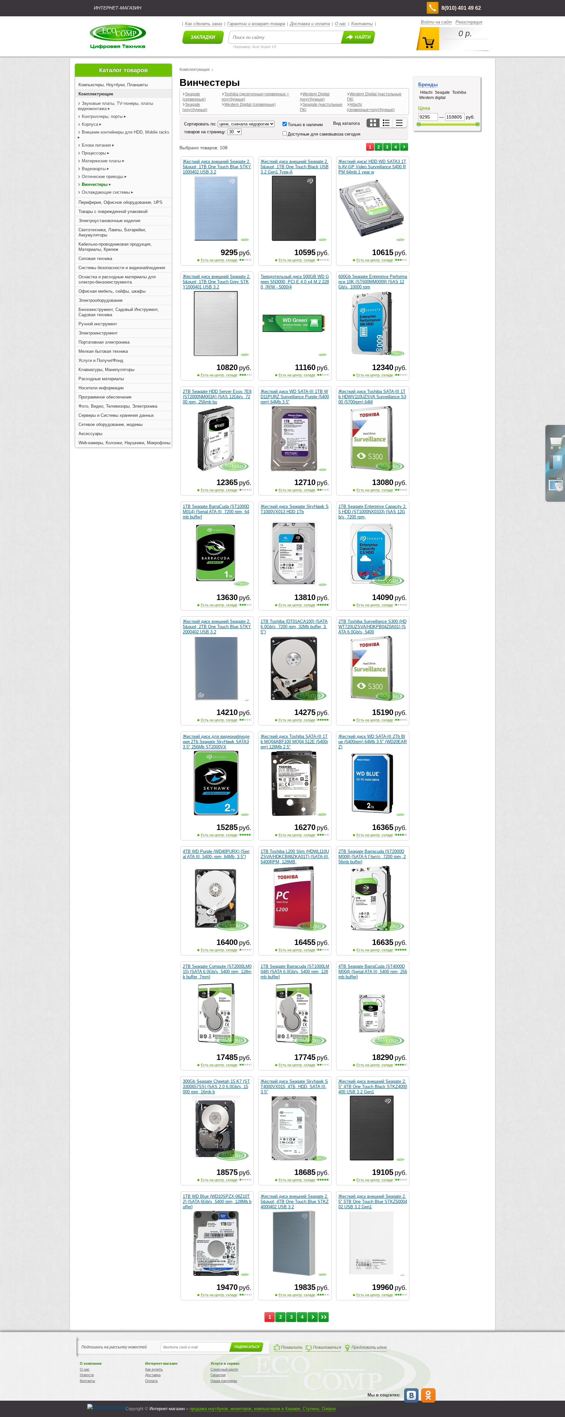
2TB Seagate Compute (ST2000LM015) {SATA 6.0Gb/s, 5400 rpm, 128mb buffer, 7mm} (217, 971)
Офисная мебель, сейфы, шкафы (112, 291)
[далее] (404, 147)
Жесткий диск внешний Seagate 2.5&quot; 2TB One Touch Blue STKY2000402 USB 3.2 (217, 626)
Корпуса (90, 124)
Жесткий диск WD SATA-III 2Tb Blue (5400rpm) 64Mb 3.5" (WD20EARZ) (372, 741)
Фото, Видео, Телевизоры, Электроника (117, 406)
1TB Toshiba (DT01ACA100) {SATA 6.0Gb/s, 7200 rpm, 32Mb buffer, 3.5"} (294, 626)
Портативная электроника (103, 342)
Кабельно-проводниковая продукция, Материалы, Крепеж (115, 247)
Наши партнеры (224, 1381)
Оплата (151, 1381)
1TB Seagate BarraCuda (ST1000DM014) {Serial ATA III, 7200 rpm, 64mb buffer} (216, 511)
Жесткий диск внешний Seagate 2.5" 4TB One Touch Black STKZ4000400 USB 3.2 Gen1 (372, 1086)
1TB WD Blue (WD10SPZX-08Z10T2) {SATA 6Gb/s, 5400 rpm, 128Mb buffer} (217, 1201)
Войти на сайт (436, 22)
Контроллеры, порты (102, 116)
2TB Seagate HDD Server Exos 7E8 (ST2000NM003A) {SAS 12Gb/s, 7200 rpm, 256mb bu (217, 396)
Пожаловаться (327, 1347)
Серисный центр (224, 1369)
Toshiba (459, 92)
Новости (87, 1375)
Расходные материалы (101, 378)
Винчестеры (95, 184)
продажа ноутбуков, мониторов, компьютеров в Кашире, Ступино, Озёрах (263, 1408)
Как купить (154, 1369)
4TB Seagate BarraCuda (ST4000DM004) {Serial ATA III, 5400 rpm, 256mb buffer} (372, 971)
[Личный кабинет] (556, 490)
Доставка (153, 1375)
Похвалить (291, 1347)
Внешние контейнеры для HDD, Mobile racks (125, 132)
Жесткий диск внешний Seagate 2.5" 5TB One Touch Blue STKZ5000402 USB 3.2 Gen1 (372, 1201)
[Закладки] (556, 468)
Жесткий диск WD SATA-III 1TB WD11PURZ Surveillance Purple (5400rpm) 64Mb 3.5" (295, 396)
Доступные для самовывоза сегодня (324, 134)
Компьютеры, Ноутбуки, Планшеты (113, 84)
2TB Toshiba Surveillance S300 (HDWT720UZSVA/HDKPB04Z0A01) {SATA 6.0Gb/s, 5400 (372, 626)
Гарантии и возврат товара (256, 23)
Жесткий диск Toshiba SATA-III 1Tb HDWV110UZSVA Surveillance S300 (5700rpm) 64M (372, 396)
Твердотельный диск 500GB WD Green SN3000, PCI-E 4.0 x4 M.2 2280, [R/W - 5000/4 (295, 281)
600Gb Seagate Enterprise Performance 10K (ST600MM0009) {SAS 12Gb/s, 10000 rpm (372, 281)
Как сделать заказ (203, 23)
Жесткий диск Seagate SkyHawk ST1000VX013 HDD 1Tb (295, 509)
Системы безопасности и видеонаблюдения (121, 267)
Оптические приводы (102, 176)
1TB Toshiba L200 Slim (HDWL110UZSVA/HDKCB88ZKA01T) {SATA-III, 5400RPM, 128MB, (295, 856)
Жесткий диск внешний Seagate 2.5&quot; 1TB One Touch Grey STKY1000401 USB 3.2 (216, 281)
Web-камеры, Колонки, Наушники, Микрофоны (124, 442)
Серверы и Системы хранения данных (116, 415)
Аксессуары (90, 433)
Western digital (432, 97)
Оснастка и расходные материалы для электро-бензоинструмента (117, 279)
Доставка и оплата (310, 23)
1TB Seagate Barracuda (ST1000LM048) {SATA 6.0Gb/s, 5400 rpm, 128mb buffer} (295, 971)
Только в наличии (305, 124)
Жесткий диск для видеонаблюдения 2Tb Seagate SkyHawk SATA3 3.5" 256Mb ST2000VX (216, 741)
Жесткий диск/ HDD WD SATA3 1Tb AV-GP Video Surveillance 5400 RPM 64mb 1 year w (372, 166)
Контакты (362, 23)
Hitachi (426, 92)
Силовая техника (95, 258)
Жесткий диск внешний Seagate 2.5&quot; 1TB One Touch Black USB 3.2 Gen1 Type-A (295, 166)
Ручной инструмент (97, 323)
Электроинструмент (98, 333)
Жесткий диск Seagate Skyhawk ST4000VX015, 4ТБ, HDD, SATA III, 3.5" (294, 1086)
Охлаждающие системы (106, 192)
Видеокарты (94, 168)
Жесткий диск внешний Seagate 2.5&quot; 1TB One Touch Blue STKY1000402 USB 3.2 (217, 166)
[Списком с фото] (387, 123)
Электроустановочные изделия (109, 220)
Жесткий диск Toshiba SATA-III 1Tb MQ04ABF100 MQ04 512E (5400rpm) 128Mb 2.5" (294, 741)
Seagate (442, 92)
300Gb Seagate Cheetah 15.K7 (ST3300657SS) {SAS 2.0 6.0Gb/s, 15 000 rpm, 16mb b (216, 1086)
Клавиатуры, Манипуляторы (106, 369)
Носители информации (101, 387)
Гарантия (218, 1375)
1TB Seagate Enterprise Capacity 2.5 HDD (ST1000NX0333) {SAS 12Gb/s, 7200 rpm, (372, 511)
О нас (340, 23)
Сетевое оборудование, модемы (110, 424)
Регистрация (468, 22)
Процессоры (94, 153)
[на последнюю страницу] (323, 1317)
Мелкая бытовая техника (103, 351)
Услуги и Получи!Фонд (100, 360)
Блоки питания (96, 145)
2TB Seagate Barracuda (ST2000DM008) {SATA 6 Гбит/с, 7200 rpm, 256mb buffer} (372, 856)
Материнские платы (101, 160)
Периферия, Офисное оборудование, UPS (120, 202)
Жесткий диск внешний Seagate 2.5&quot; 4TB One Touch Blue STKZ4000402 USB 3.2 (295, 1201)
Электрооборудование (100, 300)
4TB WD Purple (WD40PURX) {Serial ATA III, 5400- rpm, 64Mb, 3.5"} (216, 854)
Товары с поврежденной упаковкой (112, 211)
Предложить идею (369, 1347)
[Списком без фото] (400, 123)
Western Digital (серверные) (250, 104)
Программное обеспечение (104, 397)
